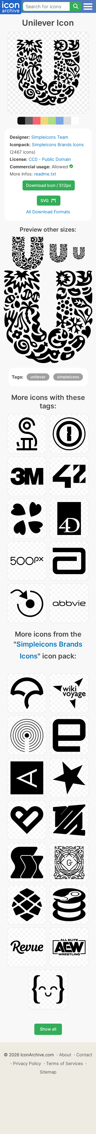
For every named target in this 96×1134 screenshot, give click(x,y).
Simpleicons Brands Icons (58, 144)
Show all (48, 1029)
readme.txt (45, 174)
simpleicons (68, 376)
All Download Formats (48, 211)
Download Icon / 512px (48, 185)
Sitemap (48, 1072)
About (65, 1054)
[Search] (75, 6)
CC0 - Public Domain (50, 159)
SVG (44, 200)
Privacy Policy (27, 1063)
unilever (38, 376)
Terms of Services (64, 1063)
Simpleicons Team (49, 137)
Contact (84, 1054)
